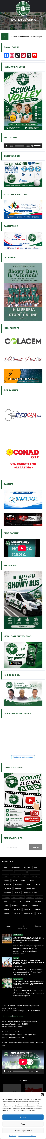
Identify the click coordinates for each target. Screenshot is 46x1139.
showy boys (17, 901)
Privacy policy (7, 1016)
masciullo (7, 884)
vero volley (28, 913)
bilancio (27, 867)
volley (39, 913)
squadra (37, 901)
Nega (23, 1124)
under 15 (17, 909)
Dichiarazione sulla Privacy (27, 1136)
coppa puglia (34, 872)
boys (36, 867)
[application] (23, 145)
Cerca (36, 847)
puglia (17, 892)
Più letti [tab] (37, 926)
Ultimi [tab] (9, 926)
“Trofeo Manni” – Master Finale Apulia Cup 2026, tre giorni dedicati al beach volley (28, 962)
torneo (15, 905)
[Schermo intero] (41, 1071)
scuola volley (18, 897)
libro (23, 880)
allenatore (15, 867)
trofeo (24, 905)
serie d (39, 897)
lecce (15, 880)
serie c (29, 897)
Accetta (23, 1117)
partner (18, 888)
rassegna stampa (30, 892)
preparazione (30, 888)
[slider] (37, 145)
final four (15, 876)
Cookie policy (18, 1016)
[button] (42, 1094)
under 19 (17, 913)
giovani (6, 880)
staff (6, 905)
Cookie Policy (13, 1136)
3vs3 (5, 867)
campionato (20, 872)
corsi (5, 876)
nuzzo (38, 884)
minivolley (18, 884)
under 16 (27, 909)
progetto (7, 892)
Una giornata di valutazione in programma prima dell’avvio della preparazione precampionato (28, 938)
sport (28, 901)
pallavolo (7, 888)
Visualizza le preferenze (23, 1130)
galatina (35, 876)
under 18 (7, 913)
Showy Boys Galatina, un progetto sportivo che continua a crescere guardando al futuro (28, 983)
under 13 (35, 905)
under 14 (6, 909)
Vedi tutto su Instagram (23, 757)
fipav (25, 876)
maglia (32, 880)
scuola (6, 897)
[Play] (7, 146)
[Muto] (32, 146)
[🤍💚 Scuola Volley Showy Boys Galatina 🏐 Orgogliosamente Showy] (16, 728)
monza (29, 884)
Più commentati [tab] (23, 927)
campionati (8, 872)
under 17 (37, 909)
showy (6, 901)
